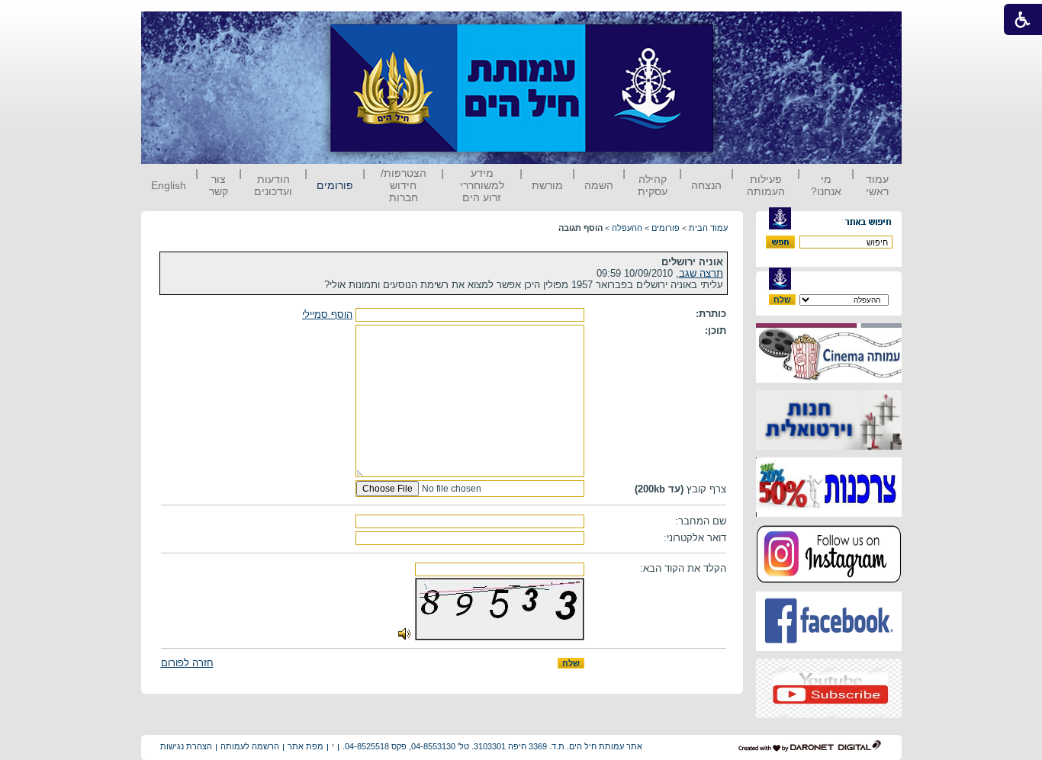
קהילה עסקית (652, 185)
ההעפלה (627, 227)
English (168, 185)
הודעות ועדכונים (273, 185)
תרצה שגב (701, 273)
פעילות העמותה (766, 185)
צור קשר (218, 185)
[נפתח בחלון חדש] (829, 379)
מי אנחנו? (826, 185)
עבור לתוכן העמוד (741, 26)
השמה (598, 185)
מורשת (547, 185)
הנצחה (706, 185)
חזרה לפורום (187, 663)
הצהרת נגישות (186, 746)
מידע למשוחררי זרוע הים (482, 185)
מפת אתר (305, 746)
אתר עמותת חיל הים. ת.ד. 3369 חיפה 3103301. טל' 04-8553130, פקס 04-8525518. (492, 746)
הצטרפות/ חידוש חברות (403, 185)
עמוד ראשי (877, 185)
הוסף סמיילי (327, 314)
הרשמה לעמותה (249, 746)
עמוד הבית (708, 227)
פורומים (335, 185)
